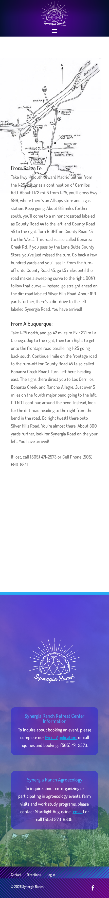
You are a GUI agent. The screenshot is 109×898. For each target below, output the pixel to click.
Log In (51, 875)
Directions (34, 875)
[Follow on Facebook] (93, 888)
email (78, 811)
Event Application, (61, 737)
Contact (16, 875)
